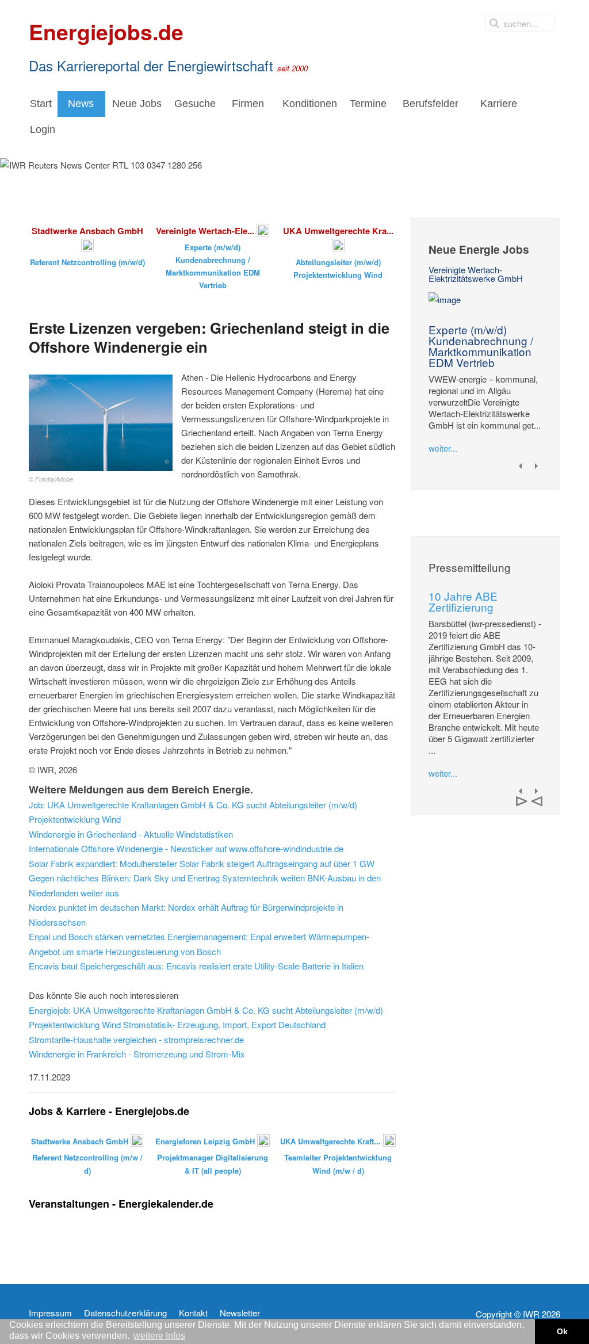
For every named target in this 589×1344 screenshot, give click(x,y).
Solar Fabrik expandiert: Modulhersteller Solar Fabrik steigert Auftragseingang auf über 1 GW (201, 863)
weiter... (443, 448)
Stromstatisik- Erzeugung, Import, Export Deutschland (224, 1024)
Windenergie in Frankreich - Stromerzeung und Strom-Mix (137, 1054)
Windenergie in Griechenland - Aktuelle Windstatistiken (131, 834)
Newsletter (240, 1313)
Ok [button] (562, 1331)
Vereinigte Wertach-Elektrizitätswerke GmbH (476, 274)
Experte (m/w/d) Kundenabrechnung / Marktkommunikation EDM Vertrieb (481, 346)
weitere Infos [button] (159, 1336)
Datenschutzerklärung (125, 1313)
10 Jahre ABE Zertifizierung (463, 601)
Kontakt (193, 1313)
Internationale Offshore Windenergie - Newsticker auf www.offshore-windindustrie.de (186, 848)
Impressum (50, 1313)
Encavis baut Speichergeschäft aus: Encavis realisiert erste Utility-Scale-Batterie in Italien (196, 966)
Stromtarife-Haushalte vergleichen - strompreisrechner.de (136, 1039)
